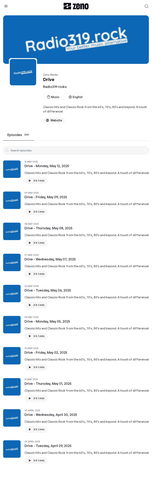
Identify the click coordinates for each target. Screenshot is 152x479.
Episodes (18, 135)
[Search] (146, 6)
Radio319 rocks (55, 87)
